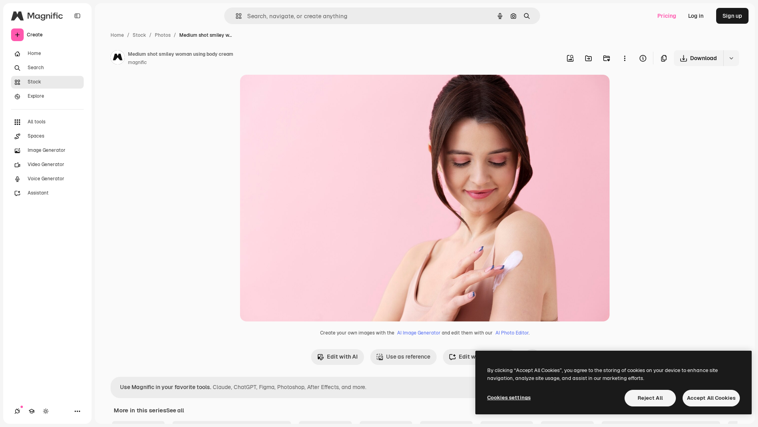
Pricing (666, 15)
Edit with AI (342, 356)
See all (175, 410)
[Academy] (31, 411)
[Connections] (17, 411)
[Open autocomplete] (235, 16)
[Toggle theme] (45, 411)
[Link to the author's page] (118, 58)
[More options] (624, 58)
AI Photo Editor (512, 333)
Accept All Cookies (711, 398)
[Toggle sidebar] (77, 15)
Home (117, 35)
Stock (139, 35)
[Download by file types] (731, 58)
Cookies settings (509, 397)
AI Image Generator (419, 333)
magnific (137, 62)
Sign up (732, 15)
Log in (696, 15)
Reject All (650, 398)
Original (291, 90)
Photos (163, 35)
